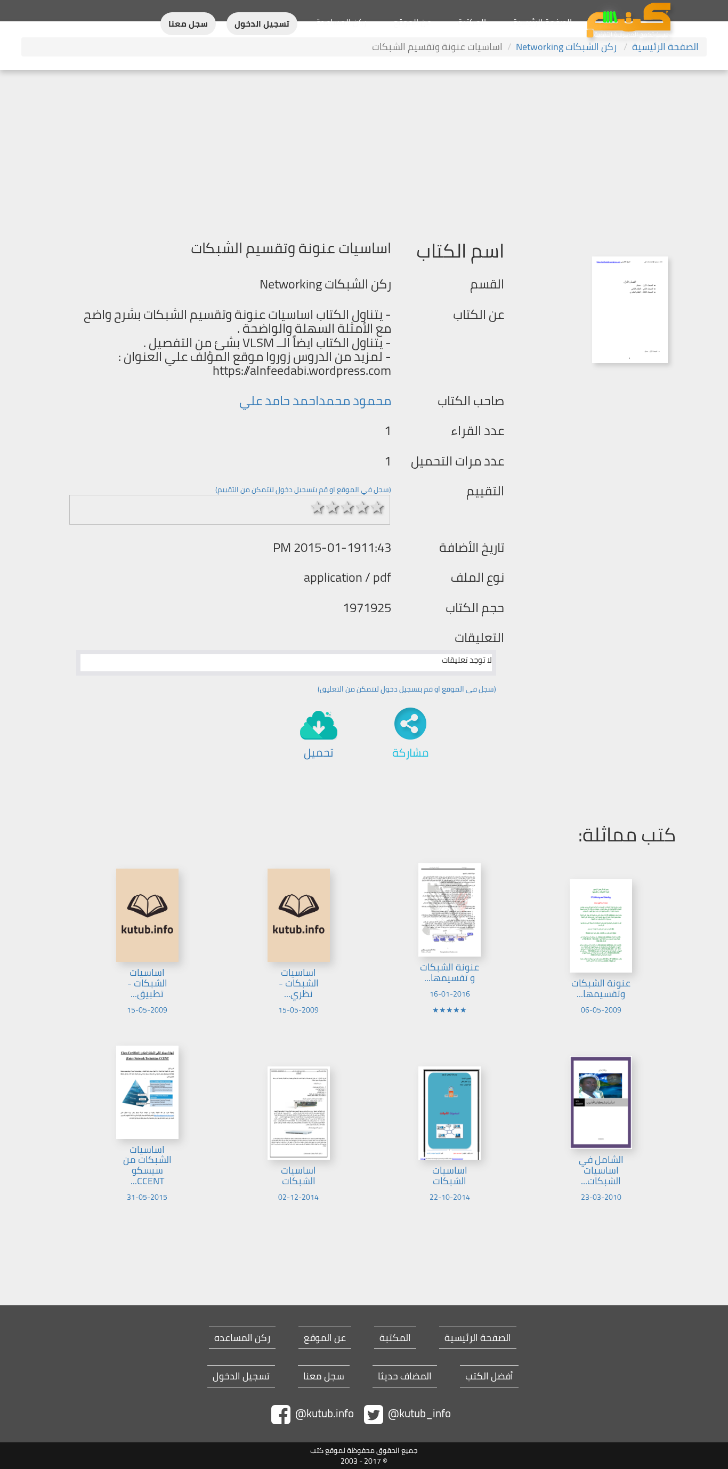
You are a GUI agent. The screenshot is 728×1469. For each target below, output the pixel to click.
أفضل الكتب (489, 1376)
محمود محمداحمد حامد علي (315, 401)
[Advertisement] (364, 149)
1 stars (317, 507)
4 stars (362, 507)
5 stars (377, 507)
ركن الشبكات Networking (567, 46)
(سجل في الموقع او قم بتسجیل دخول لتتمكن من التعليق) (407, 689)
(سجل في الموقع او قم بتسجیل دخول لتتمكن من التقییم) (303, 489)
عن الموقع (412, 22)
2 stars (332, 507)
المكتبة (472, 22)
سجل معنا (188, 24)
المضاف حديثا (405, 1376)
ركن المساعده (242, 1338)
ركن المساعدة (341, 22)
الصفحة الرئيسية (542, 22)
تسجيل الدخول (261, 24)
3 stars (347, 507)
